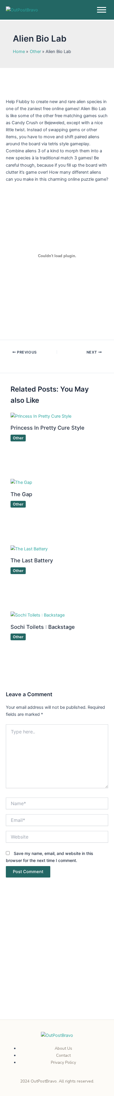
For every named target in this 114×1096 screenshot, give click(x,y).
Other (18, 438)
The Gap (21, 494)
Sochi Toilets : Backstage (43, 627)
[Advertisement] (57, 960)
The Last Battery (32, 560)
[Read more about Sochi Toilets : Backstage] (38, 614)
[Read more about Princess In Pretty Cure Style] (41, 416)
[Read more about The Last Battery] (29, 548)
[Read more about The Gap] (21, 482)
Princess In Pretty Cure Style (47, 427)
